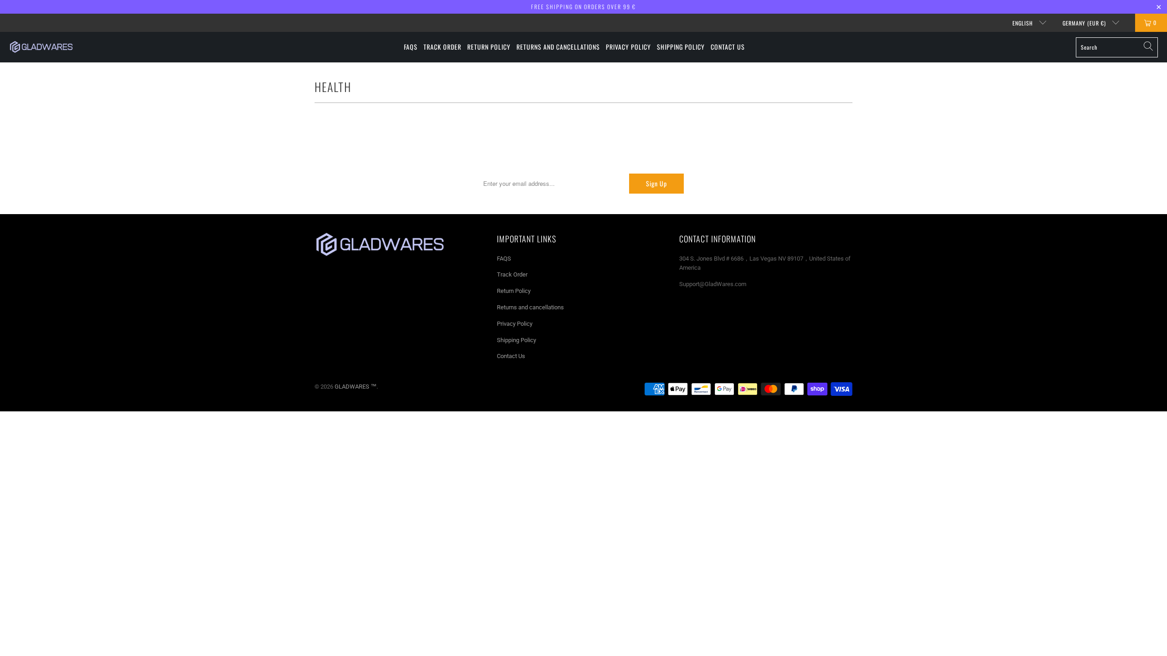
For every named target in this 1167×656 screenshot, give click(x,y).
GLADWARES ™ (356, 386)
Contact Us (511, 356)
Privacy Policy (514, 323)
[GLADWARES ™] (41, 47)
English (1023, 23)
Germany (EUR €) (1085, 23)
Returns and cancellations (530, 307)
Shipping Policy (516, 340)
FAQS (504, 258)
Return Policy (514, 290)
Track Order (512, 274)
